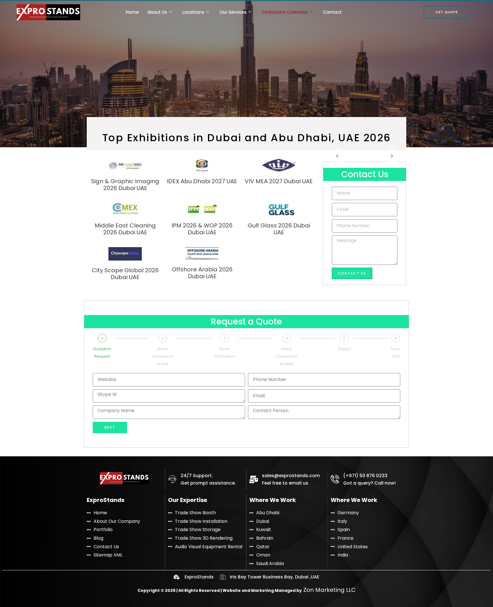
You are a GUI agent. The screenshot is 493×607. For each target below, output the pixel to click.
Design (344, 349)
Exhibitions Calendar (285, 12)
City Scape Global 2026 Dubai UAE (125, 273)
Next (109, 427)
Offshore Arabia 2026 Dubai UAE (202, 272)
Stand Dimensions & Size (162, 356)
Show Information (224, 352)
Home (132, 12)
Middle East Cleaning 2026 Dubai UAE (125, 228)
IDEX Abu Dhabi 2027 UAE (202, 181)
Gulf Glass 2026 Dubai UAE (279, 228)
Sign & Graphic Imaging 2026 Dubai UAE (125, 184)
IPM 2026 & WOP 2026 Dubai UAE (202, 228)
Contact (332, 12)
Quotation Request (102, 352)
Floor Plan (395, 352)
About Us (157, 12)
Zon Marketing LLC (329, 590)
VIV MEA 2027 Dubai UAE (279, 181)
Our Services (233, 12)
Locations (193, 12)
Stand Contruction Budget (286, 356)
